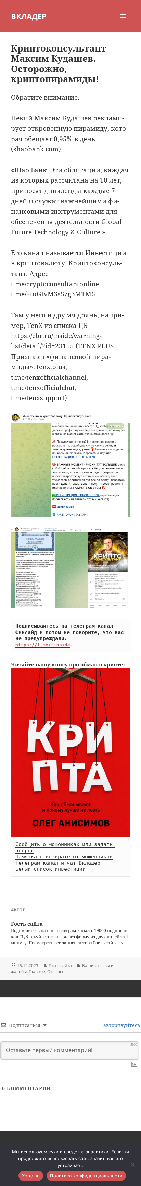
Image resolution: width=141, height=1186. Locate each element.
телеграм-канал (73, 931)
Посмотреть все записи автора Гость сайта (74, 943)
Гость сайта (60, 965)
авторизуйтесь (121, 1025)
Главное (37, 971)
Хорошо (31, 1175)
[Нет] (132, 1164)
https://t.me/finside (42, 644)
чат (71, 863)
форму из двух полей (97, 937)
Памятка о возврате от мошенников (64, 856)
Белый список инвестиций (50, 869)
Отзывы (55, 971)
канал (50, 863)
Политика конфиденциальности (86, 1175)
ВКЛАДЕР (29, 16)
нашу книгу (52, 664)
